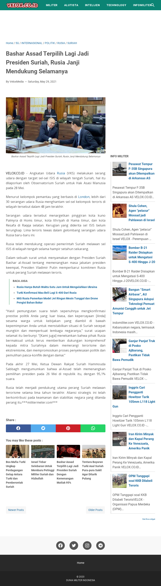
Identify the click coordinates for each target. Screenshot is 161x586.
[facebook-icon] (60, 545)
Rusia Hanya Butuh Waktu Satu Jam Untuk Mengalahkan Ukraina (57, 287)
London (84, 197)
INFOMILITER (142, 5)
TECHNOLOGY (116, 5)
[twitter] (43, 428)
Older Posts (95, 509)
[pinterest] (68, 428)
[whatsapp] (92, 428)
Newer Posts (16, 509)
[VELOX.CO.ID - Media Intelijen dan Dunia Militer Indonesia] (22, 5)
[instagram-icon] (87, 545)
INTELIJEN (92, 5)
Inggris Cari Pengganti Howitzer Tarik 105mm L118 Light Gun (134, 397)
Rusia (61, 173)
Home (80, 562)
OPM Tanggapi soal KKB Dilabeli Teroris (140, 480)
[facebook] (18, 428)
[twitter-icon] (74, 545)
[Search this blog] (152, 5)
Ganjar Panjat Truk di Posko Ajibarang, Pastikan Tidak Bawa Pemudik (134, 350)
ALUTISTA (71, 5)
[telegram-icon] (100, 545)
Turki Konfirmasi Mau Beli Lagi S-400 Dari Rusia (47, 292)
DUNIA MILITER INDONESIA (80, 580)
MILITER (52, 5)
